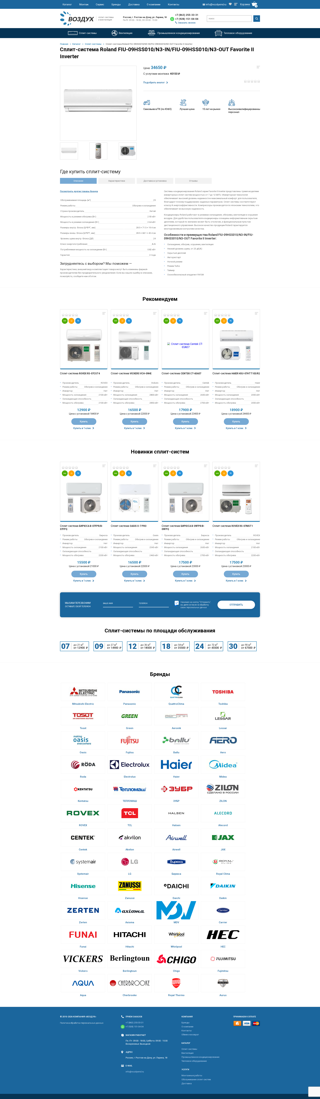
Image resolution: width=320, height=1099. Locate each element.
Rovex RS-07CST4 (89, 373)
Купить (84, 421)
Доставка (134, 4)
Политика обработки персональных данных (81, 1023)
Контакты (173, 4)
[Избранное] (230, 4)
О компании (153, 4)
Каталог (67, 4)
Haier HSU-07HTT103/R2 (246, 373)
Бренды (116, 4)
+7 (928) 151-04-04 (186, 18)
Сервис (100, 4)
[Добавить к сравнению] (104, 313)
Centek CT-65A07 (191, 373)
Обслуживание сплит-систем (196, 1079)
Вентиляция (188, 1053)
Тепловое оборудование (194, 1061)
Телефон (143, 603)
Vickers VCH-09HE (141, 373)
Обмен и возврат (190, 1034)
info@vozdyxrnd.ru (135, 1071)
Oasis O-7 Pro (138, 526)
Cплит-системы (93, 44)
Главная (64, 44)
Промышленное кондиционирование (200, 1057)
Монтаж (83, 4)
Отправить (236, 604)
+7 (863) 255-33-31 (186, 14)
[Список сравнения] (236, 4)
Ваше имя (108, 603)
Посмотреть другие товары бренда (79, 191)
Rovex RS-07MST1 (242, 526)
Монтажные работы (192, 1075)
